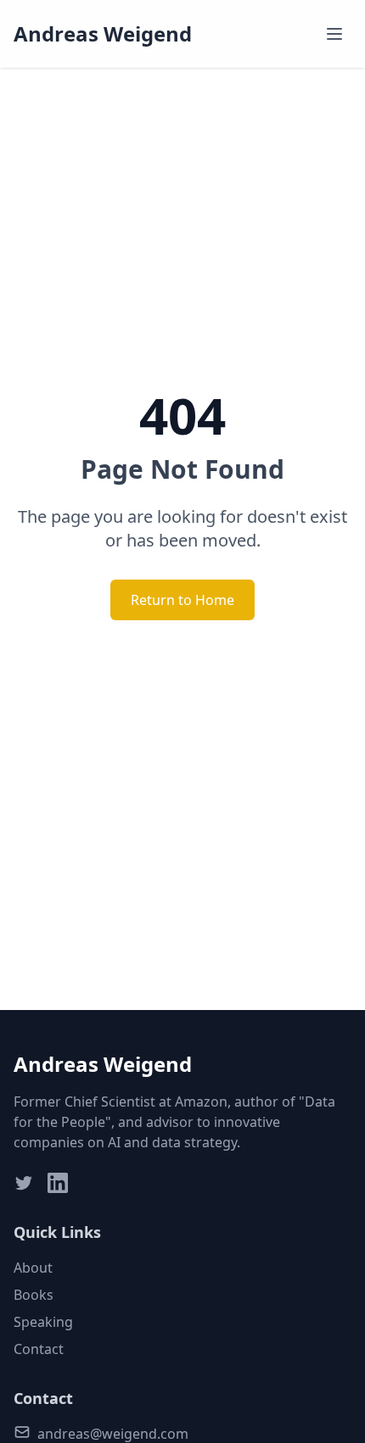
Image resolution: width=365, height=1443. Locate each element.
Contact (39, 1349)
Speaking (43, 1322)
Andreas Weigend (103, 33)
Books (33, 1294)
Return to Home (182, 600)
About (33, 1267)
